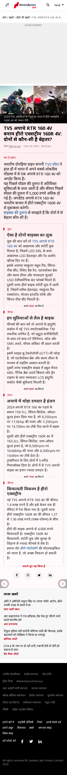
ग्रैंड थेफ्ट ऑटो (11, 654)
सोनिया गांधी (10, 639)
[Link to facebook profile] (22, 741)
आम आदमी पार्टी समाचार (15, 688)
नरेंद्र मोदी (46, 674)
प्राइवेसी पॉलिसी (25, 722)
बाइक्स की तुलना (15, 212)
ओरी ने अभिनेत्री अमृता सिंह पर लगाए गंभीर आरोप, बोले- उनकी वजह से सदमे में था (33, 603)
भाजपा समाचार (39, 688)
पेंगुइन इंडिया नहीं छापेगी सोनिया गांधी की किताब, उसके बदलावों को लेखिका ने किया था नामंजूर (33, 633)
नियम (39, 722)
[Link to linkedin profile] (40, 741)
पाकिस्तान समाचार (32, 702)
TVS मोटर (52, 164)
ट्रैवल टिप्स (8, 681)
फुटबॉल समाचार (55, 695)
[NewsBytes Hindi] (25, 5)
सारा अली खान (12, 609)
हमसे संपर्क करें (53, 722)
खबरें (11, 17)
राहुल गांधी (50, 702)
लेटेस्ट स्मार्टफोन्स (11, 702)
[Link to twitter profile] (31, 741)
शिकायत (21, 727)
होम (5, 17)
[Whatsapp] (28, 575)
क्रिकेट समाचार (36, 695)
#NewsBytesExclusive (29, 681)
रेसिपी (5, 709)
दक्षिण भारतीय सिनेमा (22, 709)
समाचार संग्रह (45, 727)
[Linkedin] (50, 575)
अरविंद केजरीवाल (11, 674)
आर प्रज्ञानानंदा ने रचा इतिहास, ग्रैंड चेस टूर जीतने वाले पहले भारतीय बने (32, 618)
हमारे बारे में (8, 722)
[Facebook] (16, 575)
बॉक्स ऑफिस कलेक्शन (14, 695)
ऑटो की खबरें (23, 17)
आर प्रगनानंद (10, 624)
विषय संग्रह (8, 733)
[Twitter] (39, 575)
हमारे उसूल (8, 727)
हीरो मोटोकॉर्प (29, 548)
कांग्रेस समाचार (31, 674)
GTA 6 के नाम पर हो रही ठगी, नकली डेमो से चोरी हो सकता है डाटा (31, 648)
